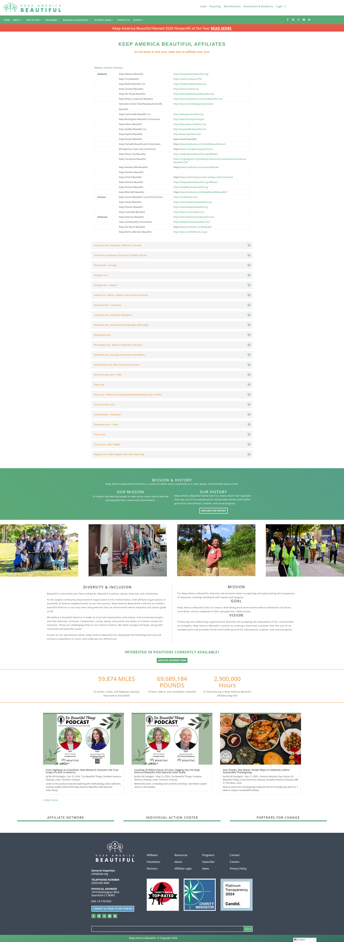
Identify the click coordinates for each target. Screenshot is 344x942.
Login (279, 6)
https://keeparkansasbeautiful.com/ (191, 221)
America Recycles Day (271, 776)
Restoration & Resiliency (258, 6)
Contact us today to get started (112, 908)
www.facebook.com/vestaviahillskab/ (200, 167)
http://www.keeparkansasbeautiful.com (193, 216)
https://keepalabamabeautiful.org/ (191, 73)
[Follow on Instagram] (293, 19)
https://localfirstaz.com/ (185, 197)
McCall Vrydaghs (57, 776)
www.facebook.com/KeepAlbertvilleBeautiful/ (204, 192)
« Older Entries (50, 800)
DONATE (137, 20)
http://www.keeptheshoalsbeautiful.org (193, 93)
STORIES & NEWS (102, 20)
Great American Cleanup (252, 779)
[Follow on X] (298, 19)
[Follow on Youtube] (304, 19)
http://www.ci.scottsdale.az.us (188, 211)
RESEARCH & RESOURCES (75, 20)
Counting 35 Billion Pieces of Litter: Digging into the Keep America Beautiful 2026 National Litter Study (167, 771)
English (301, 940)
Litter (203, 6)
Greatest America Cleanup (279, 779)
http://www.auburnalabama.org (189, 124)
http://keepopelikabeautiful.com (189, 129)
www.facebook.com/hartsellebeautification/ (203, 144)
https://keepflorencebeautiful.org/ (190, 187)
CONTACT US (123, 20)
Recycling (215, 6)
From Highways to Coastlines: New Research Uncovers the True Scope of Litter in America (82, 771)
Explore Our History (213, 510)
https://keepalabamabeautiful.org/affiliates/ (195, 154)
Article (286, 776)
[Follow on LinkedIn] (309, 19)
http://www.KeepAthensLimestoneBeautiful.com (198, 98)
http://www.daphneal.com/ (187, 134)
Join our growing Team (172, 660)
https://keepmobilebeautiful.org (189, 83)
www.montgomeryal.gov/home (197, 149)
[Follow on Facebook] (288, 19)
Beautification (232, 6)
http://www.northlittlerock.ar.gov (190, 231)
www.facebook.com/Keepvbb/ (196, 226)
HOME (6, 20)
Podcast (76, 779)
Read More (221, 28)
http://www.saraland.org (186, 88)
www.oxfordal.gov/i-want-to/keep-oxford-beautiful (207, 177)
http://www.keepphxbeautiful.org (190, 207)
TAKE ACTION (33, 20)
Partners (66, 779)
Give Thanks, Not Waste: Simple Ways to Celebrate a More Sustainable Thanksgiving (256, 771)
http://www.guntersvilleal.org (188, 114)
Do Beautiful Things (92, 776)
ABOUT (16, 20)
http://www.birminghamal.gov (188, 119)
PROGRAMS (51, 20)
